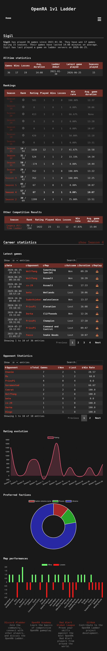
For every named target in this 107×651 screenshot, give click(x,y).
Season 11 (11, 164)
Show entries (17, 260)
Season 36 (11, 100)
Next (98, 342)
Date (9, 265)
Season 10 (11, 171)
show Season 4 (91, 242)
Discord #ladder (14, 622)
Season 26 (11, 114)
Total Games (40, 367)
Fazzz (29, 335)
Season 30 (11, 107)
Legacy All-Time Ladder (14, 227)
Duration (84, 265)
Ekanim (9, 372)
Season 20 (11, 128)
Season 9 (11, 178)
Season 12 (11, 157)
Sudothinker (33, 299)
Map (47, 265)
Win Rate (89, 367)
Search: (72, 260)
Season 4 (11, 192)
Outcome (71, 265)
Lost (73, 367)
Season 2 (11, 199)
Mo (6, 376)
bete (29, 292)
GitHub (91, 622)
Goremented (12, 385)
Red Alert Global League (66, 623)
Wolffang (31, 271)
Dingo (8, 412)
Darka (29, 313)
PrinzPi (31, 306)
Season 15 (11, 149)
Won (62, 367)
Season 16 (11, 142)
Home (8, 18)
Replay (97, 265)
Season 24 (11, 121)
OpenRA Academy (41, 622)
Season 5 (11, 185)
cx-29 (29, 285)
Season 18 (11, 135)
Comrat (9, 389)
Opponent (33, 265)
